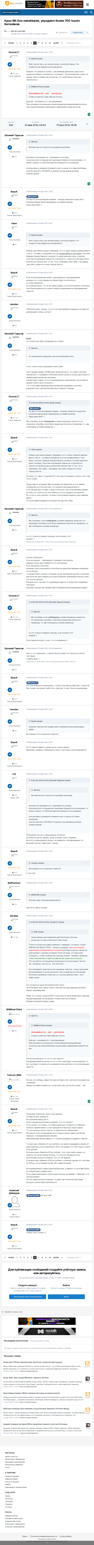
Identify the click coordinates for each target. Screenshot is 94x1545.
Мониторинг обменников (15, 1459)
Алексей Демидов (14, 1191)
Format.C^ (14, 52)
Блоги (7, 1467)
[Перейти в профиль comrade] (7, 32)
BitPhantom (14, 883)
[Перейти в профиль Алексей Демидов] (14, 1201)
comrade (21, 31)
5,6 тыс (15, 1096)
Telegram (8, 1504)
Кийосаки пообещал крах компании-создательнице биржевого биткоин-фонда (36, 1409)
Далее (56, 43)
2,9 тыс (15, 74)
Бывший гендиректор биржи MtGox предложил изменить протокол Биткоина (35, 1424)
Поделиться (62, 32)
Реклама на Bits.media (14, 1518)
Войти (66, 1297)
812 (15, 157)
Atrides (14, 916)
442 (15, 795)
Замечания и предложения (16, 1487)
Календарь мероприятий (15, 1462)
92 (15, 1214)
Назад (11, 43)
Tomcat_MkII (14, 1075)
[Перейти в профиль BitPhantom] (14, 891)
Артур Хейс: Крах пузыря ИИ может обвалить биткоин (26, 1378)
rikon (14, 223)
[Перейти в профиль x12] (14, 782)
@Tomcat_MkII (33, 1195)
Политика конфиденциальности (43, 1536)
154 (15, 904)
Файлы (8, 1484)
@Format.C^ (32, 197)
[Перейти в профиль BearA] (14, 200)
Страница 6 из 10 (73, 43)
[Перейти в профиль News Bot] (87, 1363)
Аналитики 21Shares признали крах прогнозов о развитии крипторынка (32, 1362)
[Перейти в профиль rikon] (14, 231)
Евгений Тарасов (14, 135)
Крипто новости (11, 1456)
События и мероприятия (14, 1527)
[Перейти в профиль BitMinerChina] (14, 1018)
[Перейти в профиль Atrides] (14, 924)
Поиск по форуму (12, 1482)
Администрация (11, 1479)
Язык (25, 1536)
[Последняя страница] (62, 43)
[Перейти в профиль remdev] (14, 312)
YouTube (8, 1507)
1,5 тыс (15, 937)
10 (50, 43)
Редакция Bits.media (13, 1521)
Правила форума (12, 1476)
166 (15, 1031)
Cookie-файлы (65, 1536)
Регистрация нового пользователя (28, 1297)
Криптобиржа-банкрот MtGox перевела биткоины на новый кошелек (31, 1393)
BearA (14, 191)
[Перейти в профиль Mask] (88, 1379)
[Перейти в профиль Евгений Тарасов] (14, 143)
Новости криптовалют (38, 34)
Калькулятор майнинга (14, 1465)
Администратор (11, 1516)
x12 (14, 774)
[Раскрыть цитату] (30, 59)
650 (15, 213)
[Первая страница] (5, 43)
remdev (14, 304)
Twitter (7, 1496)
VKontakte (9, 1501)
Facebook (9, 1499)
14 (15, 245)
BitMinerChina (14, 1009)
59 (15, 325)
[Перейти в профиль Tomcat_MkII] (14, 1083)
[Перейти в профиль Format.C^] (14, 60)
